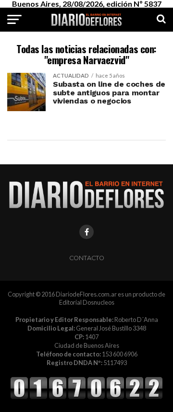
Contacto (86, 258)
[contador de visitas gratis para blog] (86, 397)
